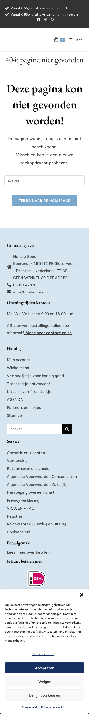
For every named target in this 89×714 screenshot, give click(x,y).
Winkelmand (18, 367)
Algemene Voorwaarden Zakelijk (36, 484)
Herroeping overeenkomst (31, 492)
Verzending (17, 460)
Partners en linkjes (24, 407)
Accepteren (44, 668)
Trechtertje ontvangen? (29, 383)
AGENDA (15, 399)
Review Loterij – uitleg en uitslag (36, 523)
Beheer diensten (43, 653)
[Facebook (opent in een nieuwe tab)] (39, 19)
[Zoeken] (67, 429)
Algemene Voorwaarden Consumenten (42, 476)
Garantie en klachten (26, 452)
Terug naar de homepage (44, 200)
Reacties (15, 516)
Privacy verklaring (53, 707)
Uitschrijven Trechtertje (29, 391)
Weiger (44, 681)
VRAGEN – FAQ (21, 508)
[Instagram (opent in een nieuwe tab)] (51, 19)
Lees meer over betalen (28, 552)
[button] (81, 594)
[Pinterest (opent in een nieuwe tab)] (46, 19)
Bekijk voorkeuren (44, 695)
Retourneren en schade (28, 468)
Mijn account (18, 359)
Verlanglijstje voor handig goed (35, 375)
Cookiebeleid (30, 707)
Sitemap (14, 415)
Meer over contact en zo (48, 332)
